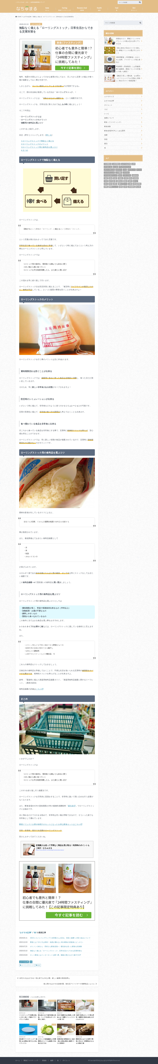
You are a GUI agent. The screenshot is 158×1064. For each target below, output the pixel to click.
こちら (38, 689)
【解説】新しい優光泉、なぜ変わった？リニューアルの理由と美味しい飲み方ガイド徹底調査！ (128, 78)
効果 (115, 178)
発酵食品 (119, 181)
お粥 (133, 164)
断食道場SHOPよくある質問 (114, 131)
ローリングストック (27, 965)
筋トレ (135, 181)
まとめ (24, 150)
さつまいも (107, 167)
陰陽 (120, 187)
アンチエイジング (124, 167)
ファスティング (109, 172)
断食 (130, 178)
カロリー (119, 169)
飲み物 (138, 187)
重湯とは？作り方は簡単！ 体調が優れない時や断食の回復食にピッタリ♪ (56, 942)
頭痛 (125, 187)
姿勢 (125, 178)
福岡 (130, 181)
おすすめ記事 (25, 932)
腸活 (105, 143)
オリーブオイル (109, 169)
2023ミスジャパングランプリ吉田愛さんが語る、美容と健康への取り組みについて (60, 938)
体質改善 (135, 175)
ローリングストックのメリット (34, 144)
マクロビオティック (110, 175)
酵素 (105, 187)
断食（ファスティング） (113, 122)
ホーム (47, 8)
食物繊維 (131, 187)
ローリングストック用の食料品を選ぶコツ (39, 147)
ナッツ (139, 169)
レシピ (106, 114)
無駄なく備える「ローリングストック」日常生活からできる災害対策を (56, 951)
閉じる (49, 135)
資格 (134, 184)
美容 (105, 139)
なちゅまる (103, 1060)
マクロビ (126, 172)
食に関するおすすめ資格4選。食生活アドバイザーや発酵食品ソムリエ (69, 984)
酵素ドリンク (113, 187)
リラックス (126, 175)
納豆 (105, 184)
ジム (124, 169)
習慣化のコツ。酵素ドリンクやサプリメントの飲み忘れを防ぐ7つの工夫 (128, 41)
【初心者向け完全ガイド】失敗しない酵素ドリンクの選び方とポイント (128, 50)
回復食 (82, 8)
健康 (99, 8)
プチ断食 (119, 172)
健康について (109, 118)
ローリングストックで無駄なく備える (37, 141)
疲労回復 (112, 181)
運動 (139, 184)
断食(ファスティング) (64, 8)
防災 (38, 965)
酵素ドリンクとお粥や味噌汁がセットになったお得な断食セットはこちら (49, 824)
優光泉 (70, 806)
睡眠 (125, 181)
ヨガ (105, 109)
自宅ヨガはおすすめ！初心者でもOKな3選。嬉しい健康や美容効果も (44, 978)
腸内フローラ (122, 184)
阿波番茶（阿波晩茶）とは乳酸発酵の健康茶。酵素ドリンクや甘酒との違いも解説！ (128, 68)
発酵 (105, 135)
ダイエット (134, 8)
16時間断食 (116, 164)
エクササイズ (109, 96)
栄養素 (136, 178)
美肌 (115, 184)
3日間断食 (107, 164)
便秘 (110, 178)
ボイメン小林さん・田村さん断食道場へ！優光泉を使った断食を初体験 (56, 946)
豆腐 (130, 184)
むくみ (115, 167)
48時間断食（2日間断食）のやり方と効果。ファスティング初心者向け (128, 59)
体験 (105, 178)
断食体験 (107, 126)
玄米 (105, 181)
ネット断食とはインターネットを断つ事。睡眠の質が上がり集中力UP (55, 955)
